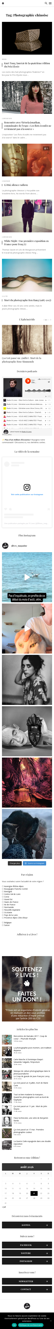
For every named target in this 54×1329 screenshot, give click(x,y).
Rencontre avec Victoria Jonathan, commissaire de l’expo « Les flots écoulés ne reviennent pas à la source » (27, 125)
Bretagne (8, 891)
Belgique (8, 922)
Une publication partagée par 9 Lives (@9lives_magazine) (28, 523)
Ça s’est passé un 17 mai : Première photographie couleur (29, 1130)
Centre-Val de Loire (12, 894)
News (4, 59)
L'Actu (4, 296)
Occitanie (8, 912)
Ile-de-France (9, 904)
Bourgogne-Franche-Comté (16, 889)
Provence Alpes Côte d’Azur (16, 917)
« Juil (4, 1207)
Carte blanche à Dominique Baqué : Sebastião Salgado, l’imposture (29, 1060)
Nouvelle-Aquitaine (12, 910)
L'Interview (7, 118)
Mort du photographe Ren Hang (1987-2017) (27, 300)
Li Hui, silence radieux (16, 184)
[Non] (50, 1320)
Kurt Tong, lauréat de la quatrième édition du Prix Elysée (27, 65)
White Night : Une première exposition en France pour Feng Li (26, 242)
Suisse (7, 925)
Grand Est (8, 899)
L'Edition (6, 181)
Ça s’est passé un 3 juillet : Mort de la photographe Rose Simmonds (21, 360)
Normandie (9, 907)
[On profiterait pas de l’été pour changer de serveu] (27, 577)
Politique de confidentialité (30, 1325)
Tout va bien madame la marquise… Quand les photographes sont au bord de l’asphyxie (31, 1097)
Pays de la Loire (11, 915)
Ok (14, 1325)
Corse (6, 896)
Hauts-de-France (11, 902)
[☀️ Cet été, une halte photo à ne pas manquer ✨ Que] (27, 680)
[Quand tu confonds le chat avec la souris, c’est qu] (27, 629)
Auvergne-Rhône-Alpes (14, 886)
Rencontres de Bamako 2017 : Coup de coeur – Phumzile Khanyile (30, 1037)
